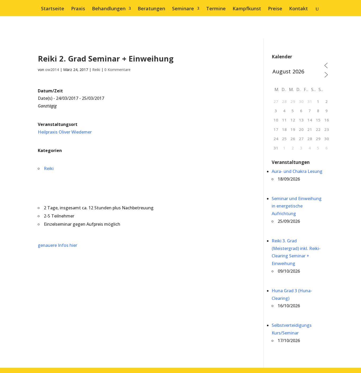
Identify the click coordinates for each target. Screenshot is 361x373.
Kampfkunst (247, 9)
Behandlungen (109, 9)
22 (318, 129)
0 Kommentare (117, 69)
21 (309, 129)
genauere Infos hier (57, 245)
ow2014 (52, 69)
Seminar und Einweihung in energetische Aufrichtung (297, 206)
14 (309, 119)
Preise (275, 9)
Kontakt (298, 9)
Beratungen (151, 9)
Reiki (96, 69)
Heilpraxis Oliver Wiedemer (65, 132)
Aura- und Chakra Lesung (297, 171)
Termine (216, 9)
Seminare (183, 9)
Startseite (52, 9)
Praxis (78, 9)
